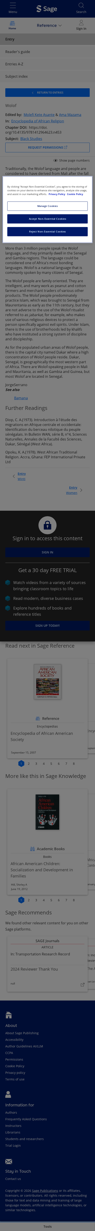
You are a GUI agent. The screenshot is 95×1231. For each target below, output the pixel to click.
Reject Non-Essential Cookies (47, 231)
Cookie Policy (75, 194)
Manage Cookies (47, 206)
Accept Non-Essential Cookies (47, 218)
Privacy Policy (57, 194)
